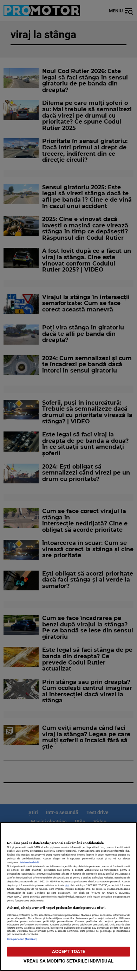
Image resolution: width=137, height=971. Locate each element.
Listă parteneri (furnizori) (22, 939)
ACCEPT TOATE (68, 951)
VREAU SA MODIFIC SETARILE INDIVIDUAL (68, 961)
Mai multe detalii (29, 862)
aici (67, 885)
